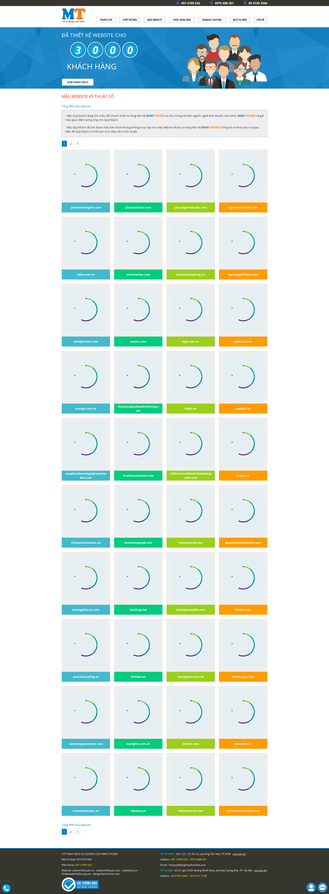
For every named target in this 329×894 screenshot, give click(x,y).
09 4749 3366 (257, 3)
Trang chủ (106, 19)
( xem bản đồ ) (239, 854)
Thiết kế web (130, 19)
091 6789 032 (190, 3)
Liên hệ (260, 19)
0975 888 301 (224, 3)
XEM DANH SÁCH (77, 82)
